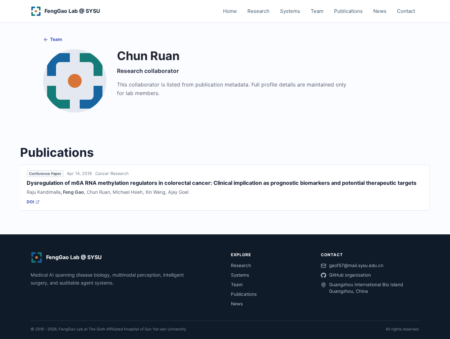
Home (230, 11)
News (379, 11)
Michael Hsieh (128, 192)
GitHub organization (350, 275)
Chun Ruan (98, 192)
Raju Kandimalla (44, 192)
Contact (406, 11)
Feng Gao (73, 192)
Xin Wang (155, 192)
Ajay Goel (178, 192)
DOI (30, 201)
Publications (348, 11)
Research (258, 11)
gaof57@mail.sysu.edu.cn (356, 265)
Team (317, 11)
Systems (290, 11)
